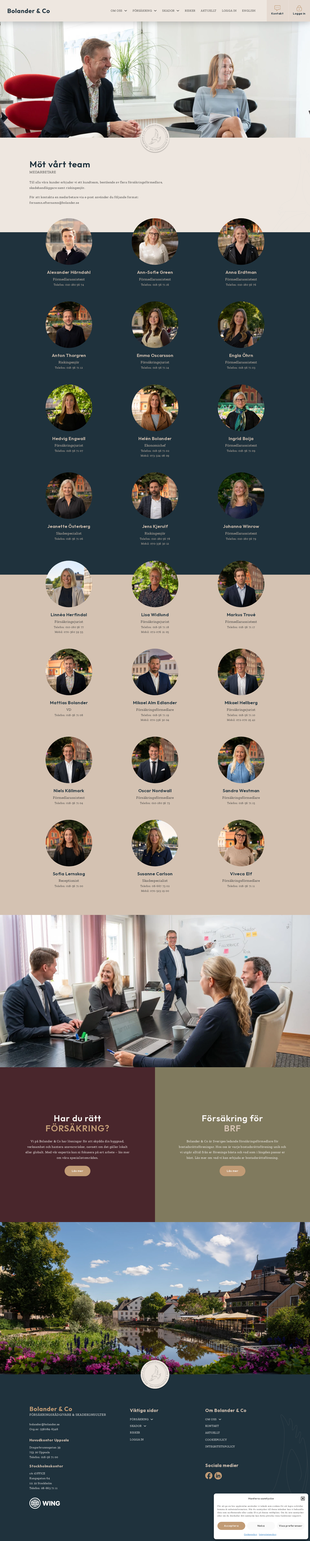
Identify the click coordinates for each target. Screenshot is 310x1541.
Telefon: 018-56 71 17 (241, 627)
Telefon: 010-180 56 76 (241, 284)
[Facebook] (209, 1476)
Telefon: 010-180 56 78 (155, 538)
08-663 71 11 (49, 1488)
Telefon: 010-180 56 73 (155, 803)
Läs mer (77, 1171)
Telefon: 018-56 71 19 (155, 715)
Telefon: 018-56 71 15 (241, 803)
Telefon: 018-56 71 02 (155, 450)
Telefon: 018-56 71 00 (69, 886)
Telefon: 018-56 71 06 (69, 538)
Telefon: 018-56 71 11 (241, 886)
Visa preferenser (290, 1525)
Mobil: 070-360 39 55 (69, 632)
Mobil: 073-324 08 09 (155, 455)
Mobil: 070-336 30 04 (155, 720)
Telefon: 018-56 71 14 (155, 367)
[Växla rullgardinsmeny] (125, 10)
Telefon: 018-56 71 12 (69, 367)
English (249, 10)
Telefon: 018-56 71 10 (241, 715)
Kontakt (212, 1426)
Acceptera (231, 1525)
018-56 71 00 (49, 1457)
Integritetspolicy (267, 1534)
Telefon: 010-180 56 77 (69, 627)
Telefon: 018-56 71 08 (69, 715)
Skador (168, 10)
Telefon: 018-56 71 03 (241, 367)
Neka (261, 1525)
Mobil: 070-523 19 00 (155, 891)
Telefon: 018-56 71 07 (69, 450)
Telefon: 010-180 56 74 (69, 284)
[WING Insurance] (44, 1503)
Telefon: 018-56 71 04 (69, 803)
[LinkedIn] (218, 1476)
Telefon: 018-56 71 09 (241, 450)
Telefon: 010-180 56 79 (241, 538)
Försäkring (142, 10)
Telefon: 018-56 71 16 (155, 284)
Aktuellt (209, 10)
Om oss (116, 10)
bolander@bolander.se (44, 1424)
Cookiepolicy (250, 1534)
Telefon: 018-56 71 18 (155, 627)
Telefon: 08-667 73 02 (155, 886)
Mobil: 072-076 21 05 (155, 632)
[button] (303, 1498)
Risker (190, 10)
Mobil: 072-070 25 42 (241, 720)
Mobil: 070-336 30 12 (155, 543)
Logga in (229, 10)
